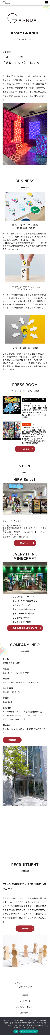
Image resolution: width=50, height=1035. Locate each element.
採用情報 (25, 928)
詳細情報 (12, 740)
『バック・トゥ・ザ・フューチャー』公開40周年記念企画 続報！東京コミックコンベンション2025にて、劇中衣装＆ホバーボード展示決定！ (34, 411)
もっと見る (25, 449)
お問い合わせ (24, 1012)
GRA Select (25, 543)
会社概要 (25, 995)
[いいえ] (47, 1026)
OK (16, 1031)
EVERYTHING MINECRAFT (25, 628)
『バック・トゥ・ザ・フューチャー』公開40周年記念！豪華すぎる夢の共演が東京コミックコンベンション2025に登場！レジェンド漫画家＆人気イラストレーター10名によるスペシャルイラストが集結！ (34, 435)
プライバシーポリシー (25, 1007)
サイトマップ (24, 1001)
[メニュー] (45, 2)
